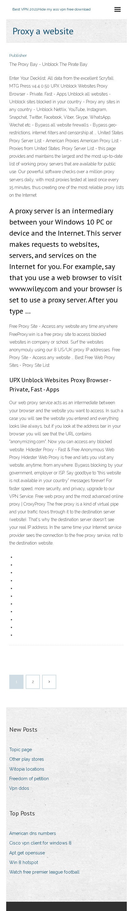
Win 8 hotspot (23, 862)
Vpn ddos (19, 788)
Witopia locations (26, 769)
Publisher (18, 55)
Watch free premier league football (44, 872)
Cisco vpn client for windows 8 (40, 842)
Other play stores (26, 759)
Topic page (20, 749)
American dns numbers (32, 833)
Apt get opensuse (27, 852)
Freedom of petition (29, 778)
